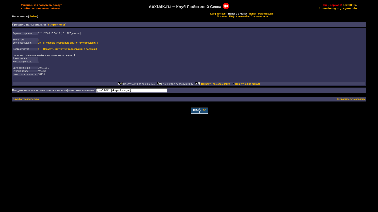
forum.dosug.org (330, 8)
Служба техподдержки (26, 99)
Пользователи (259, 16)
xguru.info (350, 8)
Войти (33, 16)
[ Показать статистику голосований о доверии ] (69, 49)
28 (39, 42)
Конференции (218, 13)
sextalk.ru (349, 4)
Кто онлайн (242, 16)
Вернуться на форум (247, 84)
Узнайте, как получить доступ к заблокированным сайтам (41, 6)
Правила (222, 16)
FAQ (231, 16)
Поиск (252, 13)
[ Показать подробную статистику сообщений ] (70, 42)
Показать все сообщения (215, 84)
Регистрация (265, 13)
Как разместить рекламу (351, 99)
